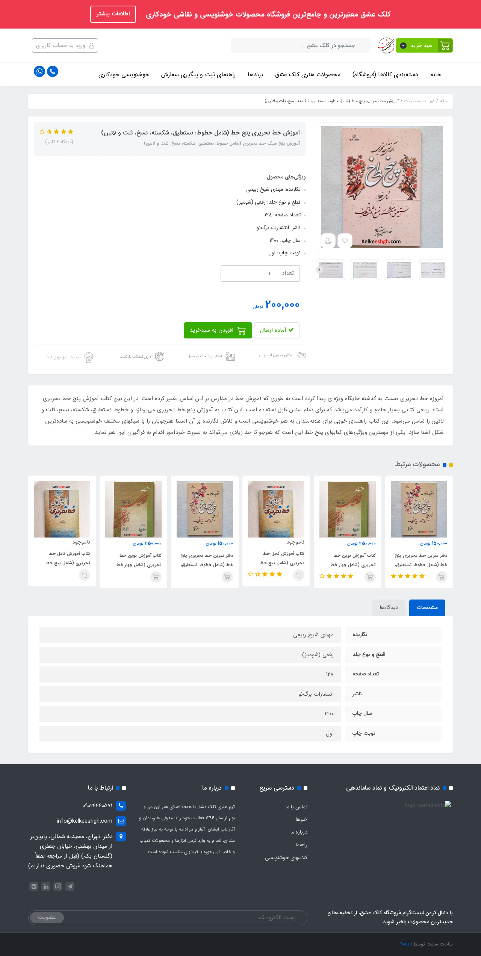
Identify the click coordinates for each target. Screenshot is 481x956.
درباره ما (298, 832)
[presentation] (444, 269)
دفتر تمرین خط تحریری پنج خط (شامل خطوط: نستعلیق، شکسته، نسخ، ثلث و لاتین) (421, 565)
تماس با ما (296, 807)
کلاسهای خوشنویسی (286, 857)
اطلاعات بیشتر (113, 13)
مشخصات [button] (427, 607)
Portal (405, 944)
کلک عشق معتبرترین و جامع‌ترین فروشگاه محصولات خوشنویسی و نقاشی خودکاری (267, 14)
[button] (424, 45)
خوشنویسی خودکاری (123, 74)
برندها (255, 74)
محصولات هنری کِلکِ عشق (307, 74)
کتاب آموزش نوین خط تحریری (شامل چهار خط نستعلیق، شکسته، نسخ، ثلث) (348, 565)
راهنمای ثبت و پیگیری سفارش (198, 74)
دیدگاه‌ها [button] (389, 607)
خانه (435, 74)
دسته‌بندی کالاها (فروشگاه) (385, 74)
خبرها (301, 819)
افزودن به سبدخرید (212, 330)
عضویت (47, 917)
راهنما (301, 845)
